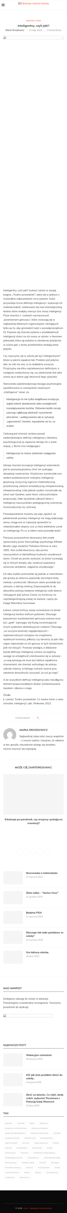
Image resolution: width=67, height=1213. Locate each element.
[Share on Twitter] (46, 717)
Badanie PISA (34, 912)
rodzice (29, 1168)
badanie (8, 1123)
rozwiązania (44, 1168)
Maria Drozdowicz (15, 30)
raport (42, 1163)
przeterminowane (52, 1158)
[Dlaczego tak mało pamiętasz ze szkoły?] (13, 937)
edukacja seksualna (39, 1133)
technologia (52, 1173)
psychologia (11, 1163)
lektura (25, 1143)
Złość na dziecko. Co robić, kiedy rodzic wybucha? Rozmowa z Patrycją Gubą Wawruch (44, 1098)
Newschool (10, 1153)
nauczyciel (37, 1148)
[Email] (39, 1197)
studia (57, 1168)
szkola (27, 1173)
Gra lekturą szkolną (37, 952)
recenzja (55, 1163)
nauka (49, 1148)
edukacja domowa (40, 1128)
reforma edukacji (13, 1168)
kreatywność (11, 1143)
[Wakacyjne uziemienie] (13, 1059)
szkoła (38, 1173)
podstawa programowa (44, 1153)
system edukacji (12, 1173)
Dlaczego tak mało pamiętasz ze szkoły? (44, 934)
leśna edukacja (41, 1143)
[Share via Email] (52, 717)
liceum (56, 1143)
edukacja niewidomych (15, 1133)
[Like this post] (39, 717)
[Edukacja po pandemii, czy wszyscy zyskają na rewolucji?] (33, 794)
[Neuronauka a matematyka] (13, 877)
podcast (24, 1153)
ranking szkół (28, 1163)
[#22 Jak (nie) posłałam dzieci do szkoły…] (13, 1079)
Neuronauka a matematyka (41, 873)
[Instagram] (32, 1197)
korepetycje (29, 1138)
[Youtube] (35, 1197)
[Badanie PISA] (13, 917)
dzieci (32, 1123)
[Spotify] (42, 1197)
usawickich (24, 1177)
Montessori (22, 1148)
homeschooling (12, 1138)
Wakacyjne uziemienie (39, 1055)
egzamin (56, 1133)
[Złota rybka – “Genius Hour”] (13, 897)
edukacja (44, 1123)
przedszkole (33, 1158)
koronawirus (46, 1138)
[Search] (63, 5)
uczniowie (9, 1177)
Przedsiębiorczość (14, 1158)
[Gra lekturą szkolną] (13, 957)
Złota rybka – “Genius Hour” (42, 892)
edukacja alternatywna (16, 1128)
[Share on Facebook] (43, 717)
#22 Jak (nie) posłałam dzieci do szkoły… (44, 1076)
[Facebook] (25, 1197)
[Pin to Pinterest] (49, 717)
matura (8, 1148)
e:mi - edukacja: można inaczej (38, 1208)
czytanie (21, 1123)
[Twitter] (28, 1197)
